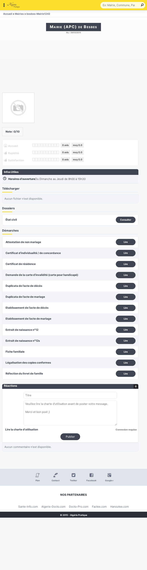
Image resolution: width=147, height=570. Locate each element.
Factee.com (99, 506)
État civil (11, 219)
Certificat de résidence (21, 264)
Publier (70, 436)
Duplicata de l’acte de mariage (25, 296)
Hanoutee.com (119, 506)
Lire (126, 242)
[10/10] (58, 145)
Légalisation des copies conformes (28, 362)
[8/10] (52, 145)
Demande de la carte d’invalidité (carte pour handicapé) (42, 275)
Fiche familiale (15, 351)
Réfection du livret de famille (24, 373)
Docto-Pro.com (78, 506)
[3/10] (39, 145)
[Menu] (51, 5)
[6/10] (47, 145)
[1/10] (33, 145)
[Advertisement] (73, 65)
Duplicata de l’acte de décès (24, 286)
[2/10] (36, 145)
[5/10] (44, 145)
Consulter (125, 219)
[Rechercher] (141, 5)
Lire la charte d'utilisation (21, 429)
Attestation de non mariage (23, 242)
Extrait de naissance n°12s (23, 340)
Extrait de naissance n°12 (22, 329)
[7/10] (50, 145)
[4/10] (42, 145)
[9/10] (55, 145)
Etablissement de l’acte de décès (27, 307)
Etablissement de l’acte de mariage (28, 318)
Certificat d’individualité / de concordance (33, 253)
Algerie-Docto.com (53, 506)
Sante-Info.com (28, 506)
